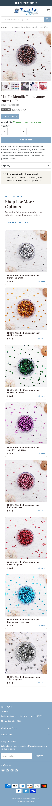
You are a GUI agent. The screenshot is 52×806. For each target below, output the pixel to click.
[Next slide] (49, 86)
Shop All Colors (10, 116)
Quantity (5, 126)
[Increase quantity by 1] (23, 131)
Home (4, 27)
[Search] (47, 19)
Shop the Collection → (18, 222)
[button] (6, 86)
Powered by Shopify (26, 801)
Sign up (39, 755)
